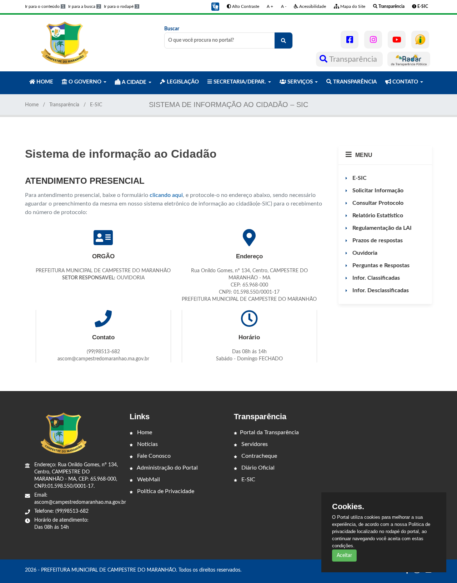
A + (270, 6)
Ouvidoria (364, 253)
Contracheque (258, 456)
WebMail (148, 479)
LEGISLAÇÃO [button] (182, 82)
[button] (215, 6)
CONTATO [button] (405, 82)
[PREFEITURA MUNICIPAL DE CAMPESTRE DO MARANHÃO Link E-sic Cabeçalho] (420, 40)
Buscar (171, 28)
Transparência (353, 59)
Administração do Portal (167, 468)
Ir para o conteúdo (44, 6)
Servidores (254, 444)
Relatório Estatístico (377, 215)
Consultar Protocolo (377, 203)
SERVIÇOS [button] (300, 82)
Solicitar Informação (377, 190)
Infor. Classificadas (375, 278)
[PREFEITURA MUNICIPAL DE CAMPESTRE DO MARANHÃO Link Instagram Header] (373, 40)
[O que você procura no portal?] (283, 40)
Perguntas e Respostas (380, 265)
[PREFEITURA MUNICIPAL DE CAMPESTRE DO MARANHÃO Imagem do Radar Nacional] (408, 59)
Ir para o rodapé (121, 6)
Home (32, 104)
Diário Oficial (257, 468)
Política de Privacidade (165, 491)
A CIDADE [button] (134, 82)
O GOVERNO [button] (85, 82)
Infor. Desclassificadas (380, 290)
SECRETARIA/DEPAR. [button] (239, 82)
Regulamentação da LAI (381, 228)
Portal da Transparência (269, 432)
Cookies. (348, 506)
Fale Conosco (153, 456)
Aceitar (344, 555)
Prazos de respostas (377, 240)
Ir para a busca (84, 6)
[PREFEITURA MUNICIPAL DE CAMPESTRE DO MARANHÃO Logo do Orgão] (63, 42)
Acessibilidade (312, 6)
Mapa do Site (352, 6)
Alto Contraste (245, 6)
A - (283, 6)
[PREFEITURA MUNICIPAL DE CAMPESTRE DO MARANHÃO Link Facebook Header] (349, 40)
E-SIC (359, 178)
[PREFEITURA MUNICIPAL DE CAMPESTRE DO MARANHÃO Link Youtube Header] (397, 40)
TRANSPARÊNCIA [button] (354, 82)
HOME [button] (44, 82)
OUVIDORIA (131, 277)
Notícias (147, 444)
